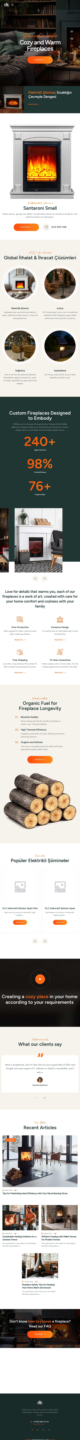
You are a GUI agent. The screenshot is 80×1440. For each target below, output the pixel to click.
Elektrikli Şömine (20, 308)
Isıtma (60, 308)
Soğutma (20, 370)
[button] (35, 578)
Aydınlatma (60, 370)
